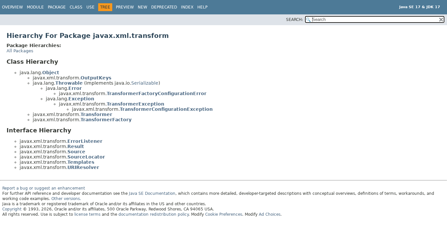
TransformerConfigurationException (166, 109)
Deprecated (164, 7)
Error (75, 88)
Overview (12, 7)
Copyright (12, 209)
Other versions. (66, 198)
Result (75, 146)
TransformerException (135, 104)
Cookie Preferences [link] (223, 214)
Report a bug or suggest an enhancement (43, 188)
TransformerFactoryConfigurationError (156, 93)
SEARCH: (294, 19)
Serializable (144, 83)
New (142, 7)
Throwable (69, 83)
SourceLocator (86, 156)
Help (202, 7)
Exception (81, 98)
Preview (125, 7)
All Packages (20, 50)
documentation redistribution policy (153, 214)
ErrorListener (84, 141)
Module (35, 7)
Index (187, 7)
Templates (80, 162)
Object (50, 72)
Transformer (96, 114)
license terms (87, 214)
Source (76, 151)
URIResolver (83, 167)
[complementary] (223, 214)
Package (57, 7)
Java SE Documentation (152, 193)
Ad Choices (269, 214)
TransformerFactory (106, 119)
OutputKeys (95, 77)
